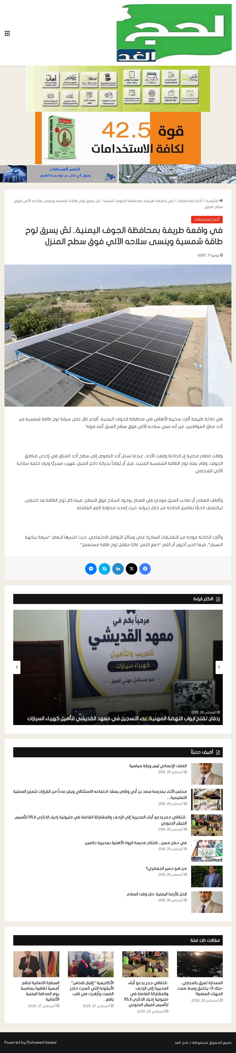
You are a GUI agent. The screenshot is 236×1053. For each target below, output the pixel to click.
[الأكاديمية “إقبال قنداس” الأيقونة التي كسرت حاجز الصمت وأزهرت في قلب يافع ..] (91, 964)
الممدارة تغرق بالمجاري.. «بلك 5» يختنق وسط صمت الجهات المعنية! (200, 988)
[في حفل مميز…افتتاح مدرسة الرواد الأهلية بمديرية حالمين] (207, 851)
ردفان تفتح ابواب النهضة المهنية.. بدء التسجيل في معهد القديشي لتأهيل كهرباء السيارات (123, 718)
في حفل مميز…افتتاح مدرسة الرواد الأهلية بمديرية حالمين (136, 843)
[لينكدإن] (118, 569)
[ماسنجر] (91, 569)
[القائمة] (7, 35)
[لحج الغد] (174, 33)
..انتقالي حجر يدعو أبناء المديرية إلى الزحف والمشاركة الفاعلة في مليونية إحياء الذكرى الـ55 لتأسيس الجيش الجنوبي (146, 994)
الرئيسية (212, 201)
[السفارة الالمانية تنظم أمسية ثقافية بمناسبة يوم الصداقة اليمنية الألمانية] (36, 964)
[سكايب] (104, 569)
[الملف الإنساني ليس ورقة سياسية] (207, 774)
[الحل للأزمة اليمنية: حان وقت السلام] (207, 902)
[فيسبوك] (145, 569)
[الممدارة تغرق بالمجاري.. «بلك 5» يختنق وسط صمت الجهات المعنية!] (200, 964)
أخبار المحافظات (189, 201)
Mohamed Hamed (41, 1043)
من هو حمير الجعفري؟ (166, 868)
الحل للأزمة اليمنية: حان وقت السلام (157, 894)
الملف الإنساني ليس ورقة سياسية (158, 766)
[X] (131, 569)
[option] (118, 667)
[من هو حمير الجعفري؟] (207, 876)
